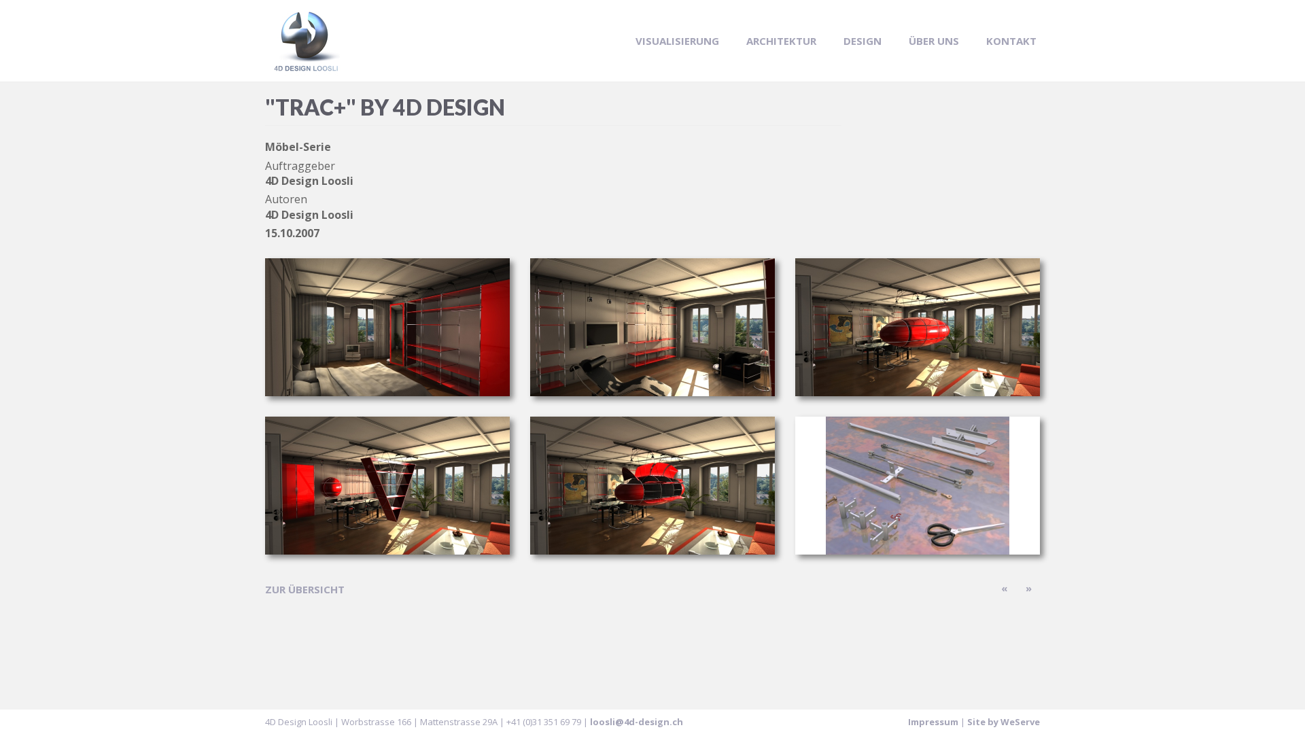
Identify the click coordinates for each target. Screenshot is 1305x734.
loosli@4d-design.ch (636, 722)
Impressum (933, 722)
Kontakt (1011, 41)
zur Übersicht (305, 589)
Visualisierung (677, 41)
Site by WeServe (1003, 722)
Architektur (781, 41)
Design (862, 41)
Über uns (934, 41)
